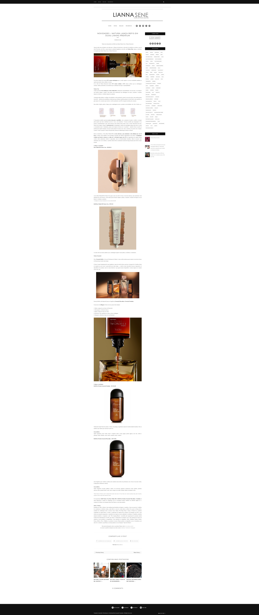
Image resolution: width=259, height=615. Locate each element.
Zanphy (155, 125)
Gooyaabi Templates (119, 613)
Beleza (117, 544)
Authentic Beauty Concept (150, 83)
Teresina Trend (157, 56)
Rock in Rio (161, 72)
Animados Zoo (151, 74)
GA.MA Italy (148, 105)
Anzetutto (158, 92)
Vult (146, 63)
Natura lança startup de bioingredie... (117, 580)
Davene (155, 72)
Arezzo (147, 72)
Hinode (157, 63)
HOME (95, 1)
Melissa (147, 54)
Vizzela (147, 61)
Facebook (128, 527)
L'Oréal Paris (159, 105)
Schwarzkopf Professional (151, 121)
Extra (147, 85)
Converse (159, 83)
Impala (151, 61)
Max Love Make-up (149, 112)
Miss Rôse (152, 90)
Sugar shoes (148, 92)
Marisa (147, 90)
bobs (147, 74)
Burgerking (153, 94)
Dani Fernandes (149, 103)
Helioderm (152, 85)
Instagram (133, 527)
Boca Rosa (147, 94)
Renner (156, 90)
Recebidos (152, 54)
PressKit (157, 54)
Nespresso (152, 76)
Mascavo (154, 110)
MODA (99, 1)
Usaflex (147, 125)
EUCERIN (157, 74)
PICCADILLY (153, 114)
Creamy (155, 101)
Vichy (151, 125)
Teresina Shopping (159, 65)
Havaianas (148, 70)
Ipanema (157, 85)
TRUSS (159, 121)
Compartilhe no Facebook (104, 540)
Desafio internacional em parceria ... (134, 580)
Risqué (156, 116)
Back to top (161, 613)
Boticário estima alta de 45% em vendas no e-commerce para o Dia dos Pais (158, 155)
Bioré (151, 72)
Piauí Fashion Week (158, 61)
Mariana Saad (148, 110)
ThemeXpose (105, 613)
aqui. (140, 104)
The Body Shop (148, 123)
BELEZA (104, 1)
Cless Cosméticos (149, 101)
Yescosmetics (148, 81)
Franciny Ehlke (156, 103)
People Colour (159, 114)
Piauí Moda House (149, 56)
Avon (161, 52)
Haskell (147, 76)
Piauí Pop (151, 116)
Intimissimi (154, 105)
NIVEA (162, 56)
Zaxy (153, 92)
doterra (153, 81)
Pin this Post (135, 540)
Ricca (163, 76)
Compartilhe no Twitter (122, 540)
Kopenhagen (153, 70)
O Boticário (157, 52)
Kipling (153, 65)
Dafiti (159, 101)
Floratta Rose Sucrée (155, 137)
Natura (121, 544)
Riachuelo (158, 76)
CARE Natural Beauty (150, 96)
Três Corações (161, 123)
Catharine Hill (152, 63)
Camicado (157, 96)
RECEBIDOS (110, 1)
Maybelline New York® (158, 112)
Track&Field (155, 123)
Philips (147, 116)
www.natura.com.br (129, 526)
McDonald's (148, 65)
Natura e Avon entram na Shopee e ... (101, 580)
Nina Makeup (160, 70)
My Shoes (147, 114)
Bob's (162, 54)
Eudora (162, 74)
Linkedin (123, 527)
